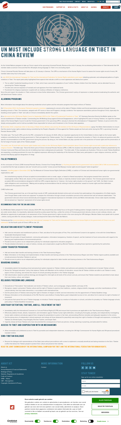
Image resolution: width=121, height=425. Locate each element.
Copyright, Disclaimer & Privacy (11, 383)
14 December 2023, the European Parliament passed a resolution (24, 108)
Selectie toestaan (105, 406)
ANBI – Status (5, 379)
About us (4, 367)
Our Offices (91, 1)
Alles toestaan (105, 400)
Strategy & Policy (6, 372)
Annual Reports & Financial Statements (14, 369)
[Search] (119, 1)
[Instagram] (86, 367)
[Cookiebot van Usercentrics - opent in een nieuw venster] (12, 421)
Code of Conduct (6, 376)
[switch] (55, 421)
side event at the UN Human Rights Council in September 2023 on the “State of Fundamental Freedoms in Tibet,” (41, 116)
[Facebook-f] (82, 367)
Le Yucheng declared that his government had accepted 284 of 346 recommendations (90, 165)
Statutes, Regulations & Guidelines (12, 374)
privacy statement (31, 413)
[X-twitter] (90, 367)
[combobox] (112, 1)
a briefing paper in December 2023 (19, 170)
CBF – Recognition (7, 381)
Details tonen (101, 421)
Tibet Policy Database (66, 1)
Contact (77, 1)
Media (84, 1)
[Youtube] (94, 367)
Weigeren (105, 412)
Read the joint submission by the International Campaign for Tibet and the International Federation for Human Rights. (54, 347)
